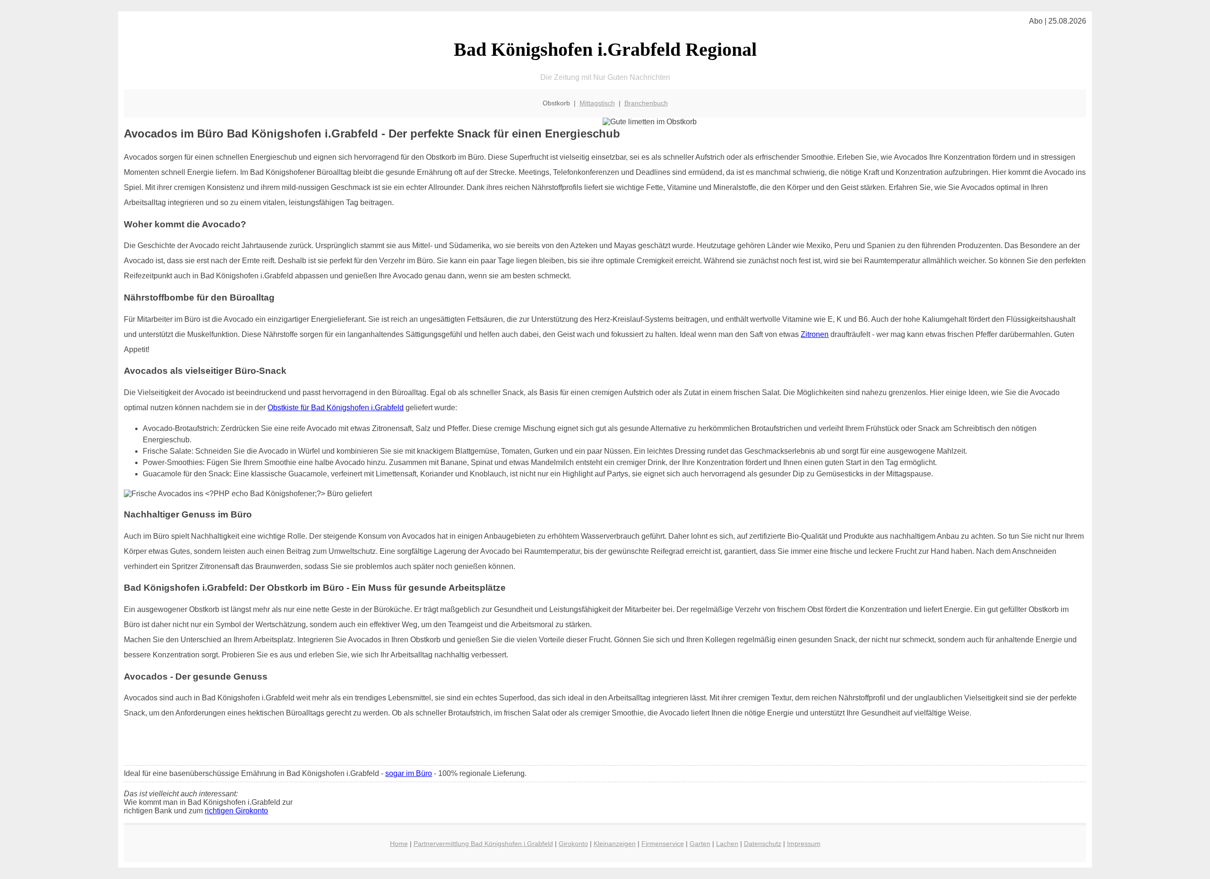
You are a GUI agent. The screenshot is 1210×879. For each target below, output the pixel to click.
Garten (700, 843)
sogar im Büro (408, 773)
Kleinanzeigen (615, 843)
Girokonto (573, 843)
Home (399, 843)
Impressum (804, 843)
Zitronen (815, 334)
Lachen (727, 843)
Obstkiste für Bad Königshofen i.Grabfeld (336, 408)
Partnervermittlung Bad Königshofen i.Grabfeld (483, 843)
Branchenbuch (646, 103)
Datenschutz (762, 843)
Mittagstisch (597, 103)
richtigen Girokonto (236, 811)
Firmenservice (662, 843)
